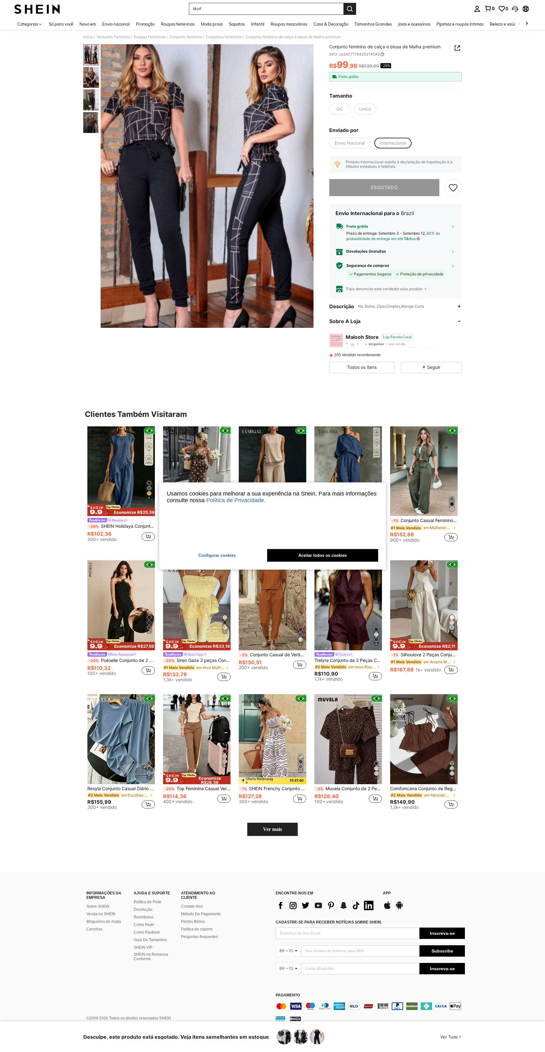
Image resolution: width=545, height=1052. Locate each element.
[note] (121, 510)
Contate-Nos (192, 906)
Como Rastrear (147, 932)
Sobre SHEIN (97, 906)
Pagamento (288, 995)
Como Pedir (144, 925)
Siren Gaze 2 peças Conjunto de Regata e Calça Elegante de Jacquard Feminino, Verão (197, 660)
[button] (515, 9)
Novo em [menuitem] (87, 24)
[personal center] (477, 9)
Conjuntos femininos (224, 37)
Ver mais (272, 829)
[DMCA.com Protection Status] (295, 1018)
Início (88, 37)
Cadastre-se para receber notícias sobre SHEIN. (329, 922)
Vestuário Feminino (113, 37)
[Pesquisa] (349, 9)
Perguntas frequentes (199, 937)
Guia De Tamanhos (150, 940)
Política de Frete (147, 902)
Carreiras (94, 929)
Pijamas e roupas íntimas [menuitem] (460, 24)
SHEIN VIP (143, 947)
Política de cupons (197, 929)
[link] (489, 8)
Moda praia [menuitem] (212, 24)
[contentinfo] (370, 1006)
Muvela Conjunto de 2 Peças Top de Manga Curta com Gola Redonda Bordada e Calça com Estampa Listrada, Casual (349, 788)
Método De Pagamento (201, 914)
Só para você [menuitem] (61, 24)
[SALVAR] (453, 187)
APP (387, 893)
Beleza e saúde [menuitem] (504, 24)
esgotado (384, 187)
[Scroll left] (519, 24)
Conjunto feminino (186, 37)
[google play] (399, 908)
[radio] (339, 109)
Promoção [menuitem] (145, 24)
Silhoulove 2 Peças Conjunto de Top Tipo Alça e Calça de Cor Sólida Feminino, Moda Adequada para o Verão (424, 654)
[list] (326, 905)
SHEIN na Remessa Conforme (151, 956)
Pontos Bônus (193, 921)
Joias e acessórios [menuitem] (414, 24)
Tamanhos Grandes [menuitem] (373, 24)
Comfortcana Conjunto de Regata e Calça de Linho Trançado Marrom (424, 788)
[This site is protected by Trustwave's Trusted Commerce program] (280, 1018)
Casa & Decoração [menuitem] (331, 24)
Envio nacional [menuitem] (116, 24)
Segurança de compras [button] (367, 265)
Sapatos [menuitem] (237, 24)
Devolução (143, 909)
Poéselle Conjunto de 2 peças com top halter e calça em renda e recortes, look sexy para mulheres (122, 660)
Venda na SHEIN (100, 914)
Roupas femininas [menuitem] (178, 24)
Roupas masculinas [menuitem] (289, 24)
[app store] (387, 908)
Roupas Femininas (150, 37)
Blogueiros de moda (103, 921)
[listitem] (121, 487)
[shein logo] (37, 9)
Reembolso (144, 917)
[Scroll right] (526, 24)
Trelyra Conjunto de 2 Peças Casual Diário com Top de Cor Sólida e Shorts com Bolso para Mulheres (348, 660)
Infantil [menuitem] (257, 24)
